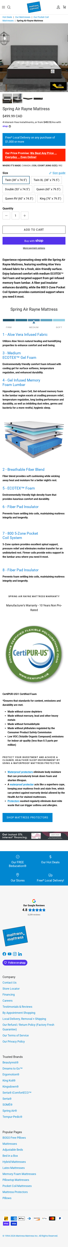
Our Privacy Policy (14, 1041)
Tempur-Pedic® (12, 1116)
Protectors (13, 801)
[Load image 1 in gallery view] (34, 57)
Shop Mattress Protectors (27, 817)
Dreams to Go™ (13, 1068)
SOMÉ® (7, 1104)
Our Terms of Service (16, 1035)
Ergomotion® (11, 1074)
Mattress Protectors (15, 1192)
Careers (7, 1000)
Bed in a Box (10, 1155)
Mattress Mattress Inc (27, 1236)
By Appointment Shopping (19, 1012)
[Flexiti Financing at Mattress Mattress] (34, 839)
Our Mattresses (22, 17)
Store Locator (11, 988)
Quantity (8, 208)
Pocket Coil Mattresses (17, 1186)
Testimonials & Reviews (17, 1006)
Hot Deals (7, 17)
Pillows (7, 1198)
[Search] (10, 7)
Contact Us (9, 982)
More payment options (34, 248)
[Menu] (3, 7)
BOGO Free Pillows (14, 1137)
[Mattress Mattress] (34, 7)
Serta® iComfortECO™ (17, 1092)
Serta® (7, 1098)
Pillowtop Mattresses (16, 1180)
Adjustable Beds (13, 1149)
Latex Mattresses (14, 1168)
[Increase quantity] (24, 215)
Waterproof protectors (20, 772)
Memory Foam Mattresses (19, 1174)
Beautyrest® (11, 1062)
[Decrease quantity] (6, 215)
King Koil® (9, 1080)
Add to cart (34, 229)
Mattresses (10, 1143)
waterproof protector (22, 784)
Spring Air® (10, 1110)
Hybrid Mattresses (14, 1161)
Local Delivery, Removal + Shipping (24, 1018)
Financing (9, 994)
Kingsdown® (11, 1086)
